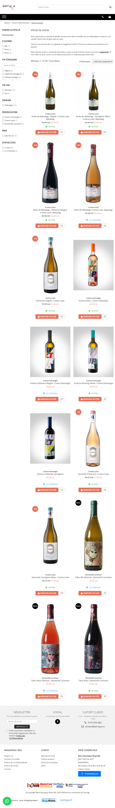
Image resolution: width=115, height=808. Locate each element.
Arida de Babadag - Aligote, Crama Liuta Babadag (50, 117)
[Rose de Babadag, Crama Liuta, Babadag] (93, 173)
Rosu (7, 52)
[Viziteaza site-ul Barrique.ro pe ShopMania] (49, 800)
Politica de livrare (11, 765)
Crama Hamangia (12, 117)
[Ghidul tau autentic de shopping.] (66, 800)
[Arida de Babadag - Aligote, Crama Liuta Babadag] (50, 91)
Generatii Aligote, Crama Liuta (50, 300)
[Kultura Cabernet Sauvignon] (50, 438)
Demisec (8, 90)
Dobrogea (9, 105)
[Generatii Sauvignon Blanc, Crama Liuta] (50, 535)
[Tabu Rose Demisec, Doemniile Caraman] (50, 638)
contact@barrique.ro (94, 726)
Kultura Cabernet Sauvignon (50, 474)
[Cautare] (110, 7)
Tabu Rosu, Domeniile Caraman (93, 680)
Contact (7, 769)
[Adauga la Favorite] (62, 132)
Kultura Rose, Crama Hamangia (93, 300)
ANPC (43, 765)
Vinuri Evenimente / (21, 22)
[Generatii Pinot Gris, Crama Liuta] (93, 438)
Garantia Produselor (49, 762)
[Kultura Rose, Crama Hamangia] (93, 265)
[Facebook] (57, 721)
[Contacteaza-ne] (103, 17)
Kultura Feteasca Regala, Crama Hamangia (50, 383)
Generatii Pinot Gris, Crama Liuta (93, 474)
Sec (6, 93)
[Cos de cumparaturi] (110, 17)
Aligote (7, 70)
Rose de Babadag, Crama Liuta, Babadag (93, 210)
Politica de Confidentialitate (17, 736)
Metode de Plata (48, 756)
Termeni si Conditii (12, 759)
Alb (6, 46)
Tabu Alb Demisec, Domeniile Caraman (93, 577)
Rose (7, 49)
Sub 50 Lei (9, 135)
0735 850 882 (94, 722)
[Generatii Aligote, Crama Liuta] (50, 265)
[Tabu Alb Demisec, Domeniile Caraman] (93, 535)
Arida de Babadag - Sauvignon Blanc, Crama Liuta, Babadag (93, 117)
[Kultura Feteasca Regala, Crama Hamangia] (50, 352)
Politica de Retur (48, 759)
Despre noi (8, 756)
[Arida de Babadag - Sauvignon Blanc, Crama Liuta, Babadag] (93, 91)
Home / (8, 22)
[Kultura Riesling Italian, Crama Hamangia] (93, 352)
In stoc (7, 147)
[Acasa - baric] (16, 7)
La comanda (10, 151)
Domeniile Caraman (13, 123)
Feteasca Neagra (11, 77)
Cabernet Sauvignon (13, 74)
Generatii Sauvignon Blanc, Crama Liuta (50, 577)
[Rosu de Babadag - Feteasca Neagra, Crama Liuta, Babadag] (50, 173)
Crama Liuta (10, 120)
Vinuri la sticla (7, 34)
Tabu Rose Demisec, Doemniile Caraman (50, 680)
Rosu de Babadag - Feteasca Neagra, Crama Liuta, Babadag (50, 211)
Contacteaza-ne (91, 774)
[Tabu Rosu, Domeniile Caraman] (93, 638)
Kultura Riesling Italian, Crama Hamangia (93, 383)
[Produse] (4, 17)
